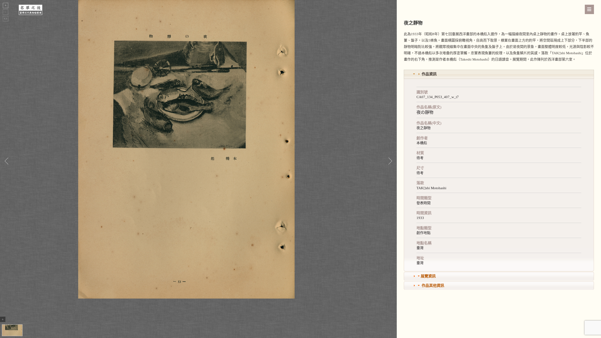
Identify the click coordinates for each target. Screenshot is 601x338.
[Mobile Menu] (589, 9)
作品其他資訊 (433, 286)
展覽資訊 (428, 276)
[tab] (499, 74)
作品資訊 (429, 74)
